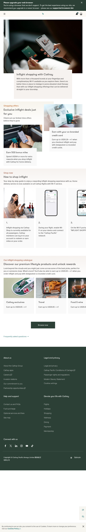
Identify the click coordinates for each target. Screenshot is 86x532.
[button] (83, 526)
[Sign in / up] (81, 14)
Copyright (7, 457)
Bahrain (77, 457)
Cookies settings (50, 383)
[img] (81, 2)
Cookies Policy (13, 529)
